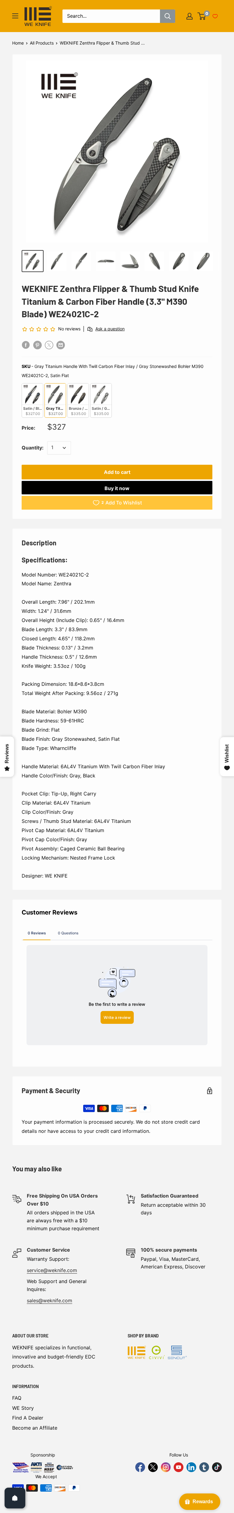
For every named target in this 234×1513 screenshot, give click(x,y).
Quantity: (33, 448)
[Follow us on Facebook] (140, 1467)
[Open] (15, 1498)
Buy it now (117, 488)
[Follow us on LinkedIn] (191, 1467)
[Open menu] (15, 15)
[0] (202, 16)
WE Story (23, 1408)
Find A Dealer (27, 1418)
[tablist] (117, 933)
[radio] (32, 400)
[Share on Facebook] (26, 344)
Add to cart (117, 472)
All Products (42, 42)
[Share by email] (60, 344)
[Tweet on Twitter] (49, 344)
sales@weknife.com (49, 1300)
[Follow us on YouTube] (178, 1467)
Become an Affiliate (34, 1428)
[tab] (37, 933)
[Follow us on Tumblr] (204, 1467)
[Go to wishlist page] (215, 16)
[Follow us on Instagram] (166, 1467)
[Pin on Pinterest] (37, 344)
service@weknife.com (52, 1270)
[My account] (189, 16)
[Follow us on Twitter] (153, 1467)
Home (18, 42)
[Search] (167, 16)
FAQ (16, 1398)
